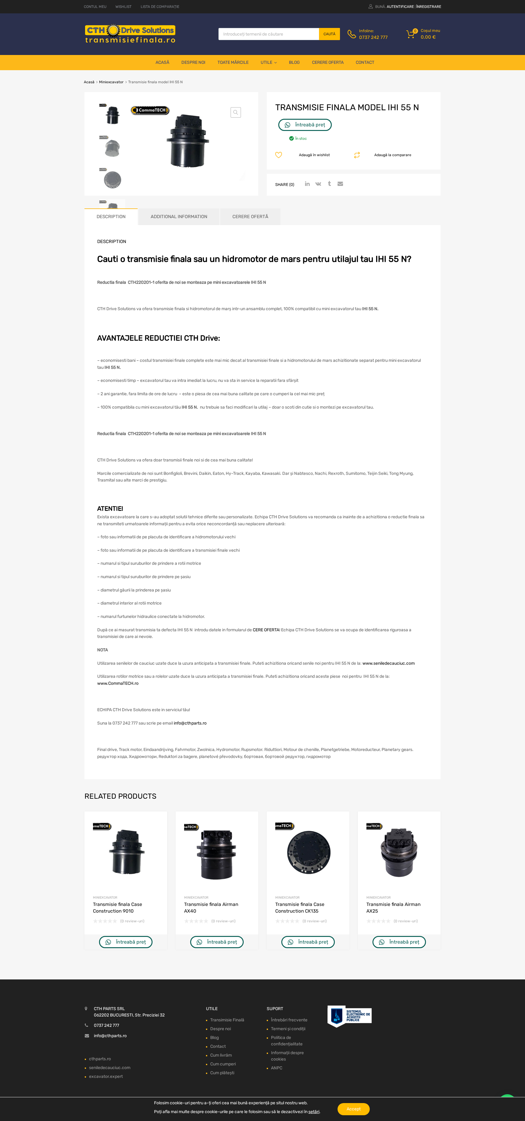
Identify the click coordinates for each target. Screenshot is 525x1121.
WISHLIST (123, 7)
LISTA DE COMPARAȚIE (160, 7)
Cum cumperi (223, 1064)
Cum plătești (222, 1072)
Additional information (179, 216)
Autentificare (400, 7)
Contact (365, 62)
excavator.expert (106, 1076)
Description (111, 216)
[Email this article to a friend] (339, 184)
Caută (329, 34)
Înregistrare (428, 7)
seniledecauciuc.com (109, 1067)
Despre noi (193, 62)
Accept (354, 1109)
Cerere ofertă (250, 216)
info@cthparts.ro (190, 723)
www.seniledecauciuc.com (388, 663)
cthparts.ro (100, 1058)
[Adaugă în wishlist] (157, 822)
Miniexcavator (111, 82)
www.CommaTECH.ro (118, 683)
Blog (294, 62)
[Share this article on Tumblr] (328, 184)
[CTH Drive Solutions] (130, 41)
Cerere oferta (328, 62)
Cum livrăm (221, 1055)
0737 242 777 (373, 37)
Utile (266, 62)
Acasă (162, 62)
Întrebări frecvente (289, 1020)
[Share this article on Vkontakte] (317, 184)
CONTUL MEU (95, 7)
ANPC (276, 1068)
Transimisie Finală (227, 1020)
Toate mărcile (233, 62)
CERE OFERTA (266, 629)
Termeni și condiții (288, 1028)
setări (313, 1111)
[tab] (111, 216)
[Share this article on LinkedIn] (307, 184)
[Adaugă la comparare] (157, 832)
